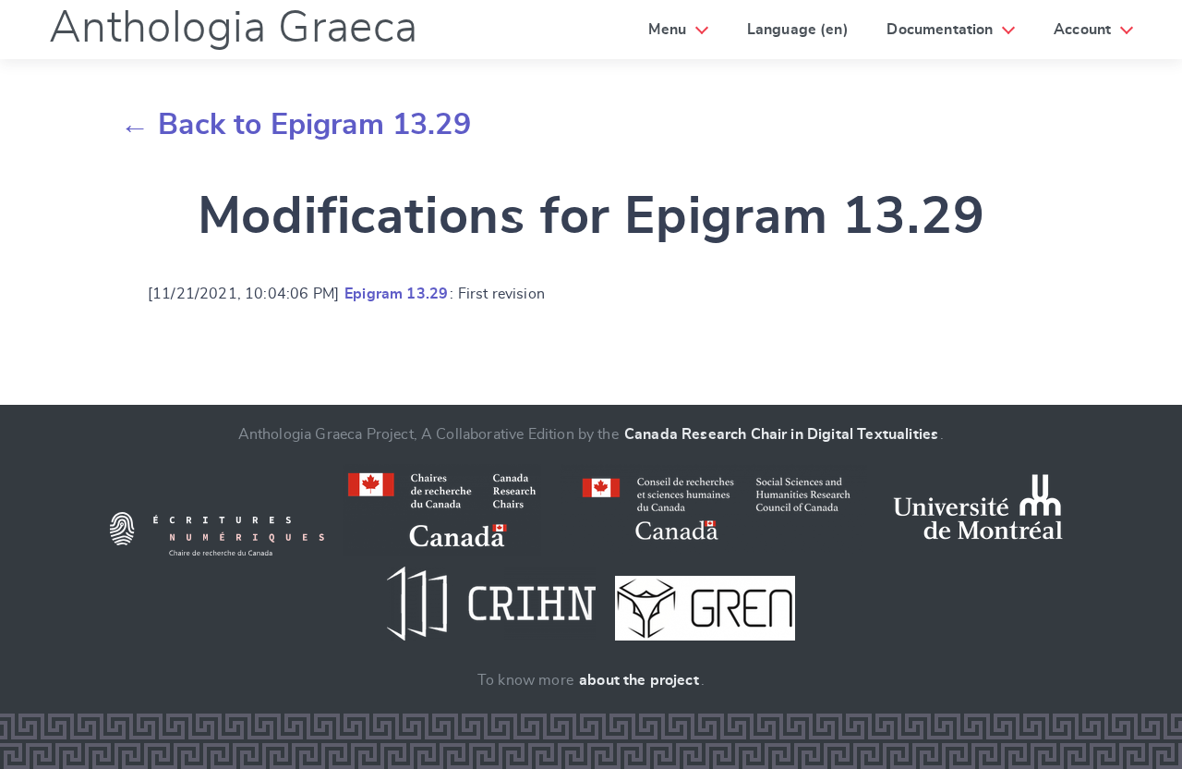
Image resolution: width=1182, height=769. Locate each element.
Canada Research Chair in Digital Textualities (781, 434)
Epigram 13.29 (396, 294)
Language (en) (798, 29)
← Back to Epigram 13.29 (295, 125)
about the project (639, 680)
